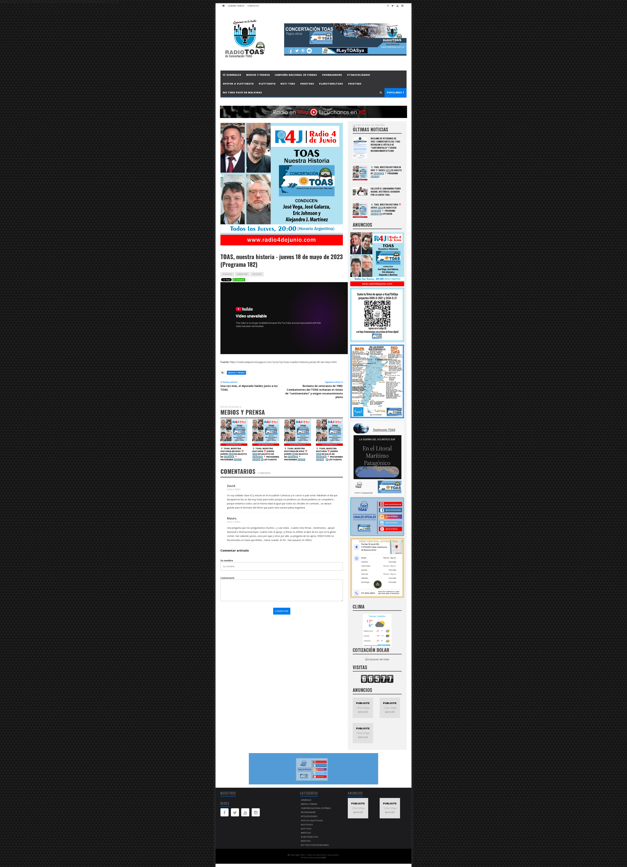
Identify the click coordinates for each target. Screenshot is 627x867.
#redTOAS (307, 83)
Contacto (253, 5)
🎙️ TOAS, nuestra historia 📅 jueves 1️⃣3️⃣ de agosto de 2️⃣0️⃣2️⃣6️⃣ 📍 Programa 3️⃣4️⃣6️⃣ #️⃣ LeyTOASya (265, 454)
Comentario (227, 577)
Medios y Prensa (258, 74)
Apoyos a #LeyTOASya (238, 83)
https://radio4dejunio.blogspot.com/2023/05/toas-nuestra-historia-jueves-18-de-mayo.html (283, 362)
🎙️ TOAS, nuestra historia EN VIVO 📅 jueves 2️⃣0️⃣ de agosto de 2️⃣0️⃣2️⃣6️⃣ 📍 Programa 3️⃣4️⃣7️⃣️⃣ (233, 454)
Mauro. (232, 518)
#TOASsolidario (358, 74)
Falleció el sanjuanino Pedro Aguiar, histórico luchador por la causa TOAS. (386, 191)
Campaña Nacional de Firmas (296, 74)
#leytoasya (267, 83)
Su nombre (226, 560)
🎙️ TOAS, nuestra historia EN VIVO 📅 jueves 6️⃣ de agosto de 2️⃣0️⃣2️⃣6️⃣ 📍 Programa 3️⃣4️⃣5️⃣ (296, 454)
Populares (395, 92)
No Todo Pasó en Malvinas (242, 92)
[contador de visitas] (377, 678)
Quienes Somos (236, 5)
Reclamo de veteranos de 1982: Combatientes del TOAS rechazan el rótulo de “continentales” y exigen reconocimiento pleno (385, 144)
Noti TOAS (288, 83)
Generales (233, 74)
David (231, 486)
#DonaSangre (332, 74)
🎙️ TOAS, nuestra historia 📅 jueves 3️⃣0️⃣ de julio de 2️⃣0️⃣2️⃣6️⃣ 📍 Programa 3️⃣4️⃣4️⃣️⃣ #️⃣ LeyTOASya (329, 454)
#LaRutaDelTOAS (331, 83)
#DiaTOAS (355, 83)
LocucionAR (320, 857)
